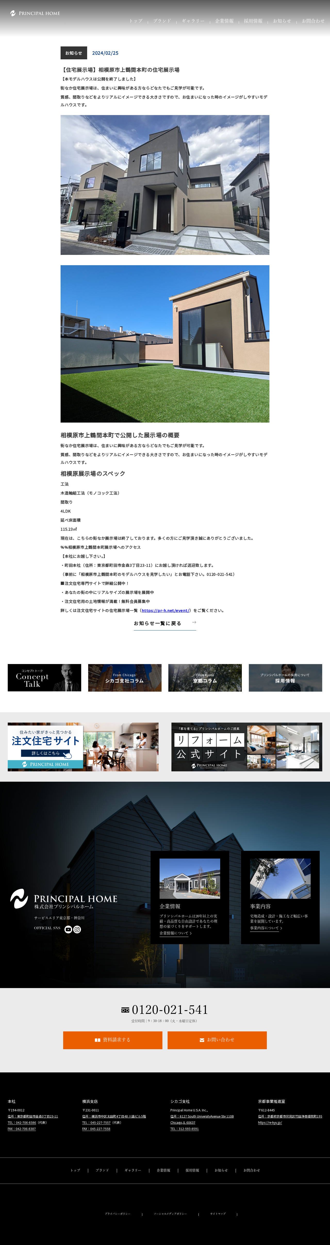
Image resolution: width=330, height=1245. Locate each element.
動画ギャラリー (133, 1191)
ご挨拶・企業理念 (163, 1180)
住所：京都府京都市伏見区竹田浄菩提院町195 (290, 1116)
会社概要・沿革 (163, 1191)
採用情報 (253, 21)
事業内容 (163, 1201)
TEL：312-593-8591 (184, 1128)
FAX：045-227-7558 (96, 1128)
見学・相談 (251, 1191)
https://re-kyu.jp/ (270, 1122)
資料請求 (251, 1180)
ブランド (162, 21)
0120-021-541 (170, 1010)
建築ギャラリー (133, 1180)
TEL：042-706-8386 (22, 1122)
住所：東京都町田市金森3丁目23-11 (33, 1116)
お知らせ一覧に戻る (158, 623)
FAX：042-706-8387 (22, 1128)
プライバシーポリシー (117, 1214)
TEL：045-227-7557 (96, 1122)
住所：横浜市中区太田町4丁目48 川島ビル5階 (114, 1116)
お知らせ (282, 21)
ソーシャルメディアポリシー (170, 1214)
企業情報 (224, 21)
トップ (136, 21)
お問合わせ (313, 21)
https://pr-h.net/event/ (165, 610)
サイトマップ (218, 1214)
